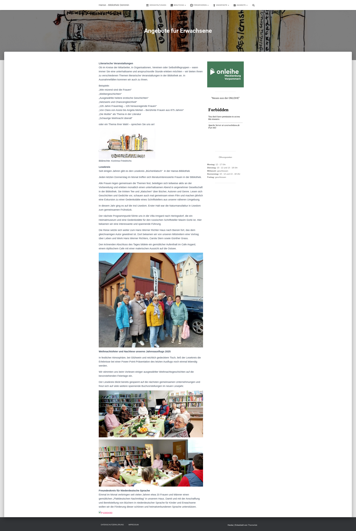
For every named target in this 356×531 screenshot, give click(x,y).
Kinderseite (222, 5)
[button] (185, 5)
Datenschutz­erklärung (112, 525)
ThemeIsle (252, 525)
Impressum (133, 525)
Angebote (241, 5)
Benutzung (179, 5)
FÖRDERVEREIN (200, 5)
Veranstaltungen (157, 5)
